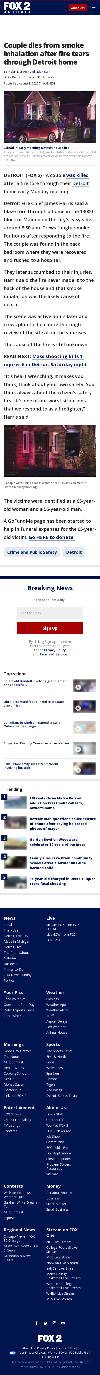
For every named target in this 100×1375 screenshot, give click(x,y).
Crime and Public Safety (39, 77)
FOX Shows (12, 1114)
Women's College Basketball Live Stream (63, 1285)
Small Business (57, 1209)
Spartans (53, 1073)
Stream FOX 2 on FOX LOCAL (62, 926)
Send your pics (15, 999)
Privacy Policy (55, 650)
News (9, 918)
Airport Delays (57, 1021)
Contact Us (54, 1120)
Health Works (14, 1067)
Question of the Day (19, 1004)
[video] (84, 685)
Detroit (80, 183)
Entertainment (19, 1107)
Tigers (51, 1084)
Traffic (51, 1015)
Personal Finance (59, 1192)
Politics (9, 980)
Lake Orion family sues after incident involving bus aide (31, 766)
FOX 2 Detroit (12, 77)
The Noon (11, 1056)
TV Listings (12, 1125)
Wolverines (54, 1067)
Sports (53, 1044)
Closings (52, 999)
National (10, 958)
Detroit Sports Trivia (19, 1010)
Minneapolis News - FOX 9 (18, 1258)
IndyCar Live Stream (61, 1268)
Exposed (10, 1217)
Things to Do (13, 969)
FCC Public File (57, 1147)
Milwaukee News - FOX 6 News (21, 1248)
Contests (10, 1131)
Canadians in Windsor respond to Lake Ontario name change (32, 724)
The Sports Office (59, 1051)
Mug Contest (13, 1062)
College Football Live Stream (62, 1249)
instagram (54, 1323)
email (63, 1323)
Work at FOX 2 (57, 1125)
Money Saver (13, 1084)
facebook (36, 1323)
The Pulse (11, 930)
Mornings (13, 1044)
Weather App (56, 1004)
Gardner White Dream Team (20, 1204)
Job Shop (53, 1136)
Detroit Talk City (16, 936)
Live (50, 918)
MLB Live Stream (59, 1257)
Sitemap (52, 1174)
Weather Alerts (57, 1010)
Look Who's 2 (14, 1015)
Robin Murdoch (19, 72)
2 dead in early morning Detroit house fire (36, 148)
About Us (56, 1107)
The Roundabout (16, 952)
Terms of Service (53, 654)
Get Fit (9, 1079)
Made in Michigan (17, 941)
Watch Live (78, 8)
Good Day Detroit (17, 1051)
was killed (77, 175)
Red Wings (54, 1090)
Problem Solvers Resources (58, 1166)
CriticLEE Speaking (17, 1120)
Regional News (19, 1229)
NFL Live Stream (58, 1242)
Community (55, 1142)
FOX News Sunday (17, 975)
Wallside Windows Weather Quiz (17, 1194)
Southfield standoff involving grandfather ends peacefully (35, 683)
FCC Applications (58, 1153)
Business (10, 963)
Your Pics (13, 992)
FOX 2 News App (59, 1131)
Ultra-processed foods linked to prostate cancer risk (34, 703)
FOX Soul (53, 940)
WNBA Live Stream (60, 1293)
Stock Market (56, 1204)
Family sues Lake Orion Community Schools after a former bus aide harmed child (61, 863)
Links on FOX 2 (15, 1095)
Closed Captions (58, 1159)
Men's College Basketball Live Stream (63, 1276)
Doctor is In (12, 1090)
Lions (50, 1062)
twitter (45, 1323)
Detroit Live (12, 947)
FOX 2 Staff (54, 1114)
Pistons (51, 1079)
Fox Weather (56, 1027)
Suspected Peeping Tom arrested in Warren (36, 743)
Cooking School (15, 1073)
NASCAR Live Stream (62, 1263)
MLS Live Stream (59, 1299)
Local (8, 924)
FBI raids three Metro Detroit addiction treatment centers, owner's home (56, 803)
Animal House (56, 1032)
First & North (56, 1056)
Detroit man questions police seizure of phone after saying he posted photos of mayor (63, 824)
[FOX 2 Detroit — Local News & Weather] (17, 7)
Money (53, 1186)
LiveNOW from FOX (61, 934)
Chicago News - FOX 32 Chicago (19, 1238)
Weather (55, 992)
